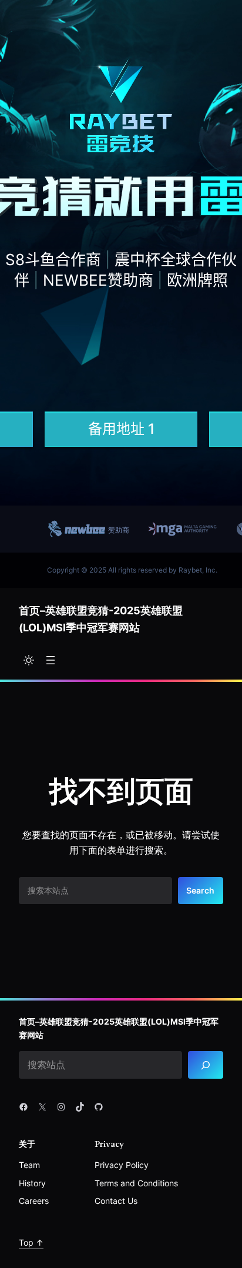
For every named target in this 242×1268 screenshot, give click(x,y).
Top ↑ (31, 1242)
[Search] (205, 1065)
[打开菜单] (50, 660)
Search (200, 890)
